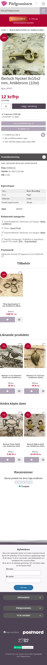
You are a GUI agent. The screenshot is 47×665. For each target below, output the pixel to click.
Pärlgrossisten (23, 608)
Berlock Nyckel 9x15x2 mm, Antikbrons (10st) (26, 30)
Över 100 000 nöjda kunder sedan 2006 (20, 142)
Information (24, 597)
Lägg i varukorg (29, 106)
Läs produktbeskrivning (22, 123)
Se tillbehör (22, 129)
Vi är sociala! (23, 615)
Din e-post (9, 576)
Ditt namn (9, 569)
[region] (23, 157)
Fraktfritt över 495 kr (12, 135)
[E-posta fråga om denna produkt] (43, 135)
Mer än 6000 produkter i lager (16, 138)
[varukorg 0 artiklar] (43, 3)
